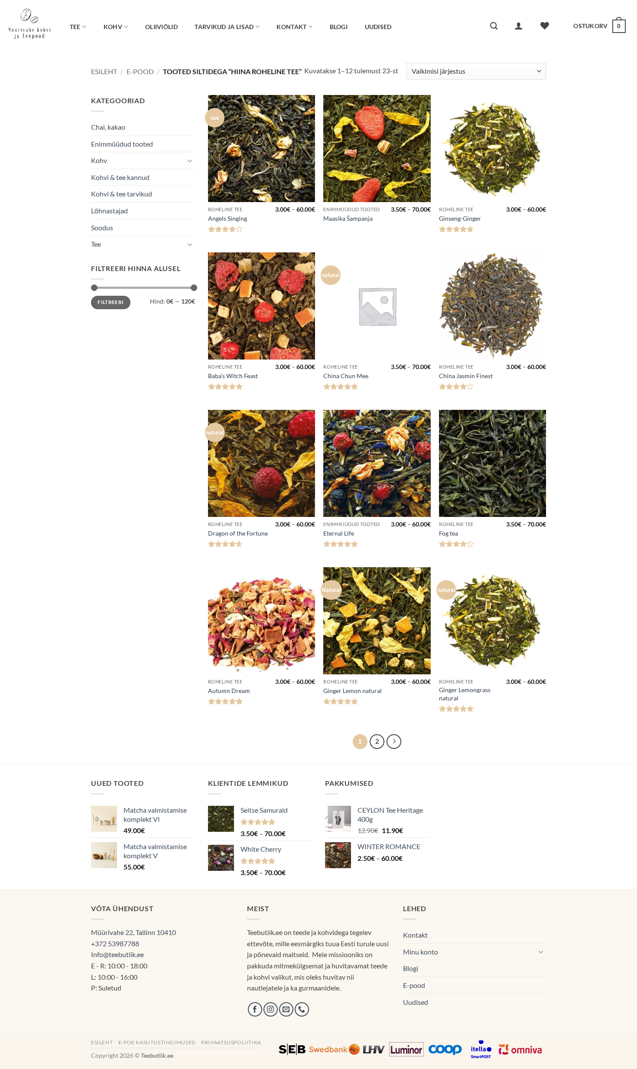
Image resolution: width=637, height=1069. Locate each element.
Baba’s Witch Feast (233, 375)
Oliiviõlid (161, 26)
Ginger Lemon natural (352, 690)
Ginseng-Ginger (460, 218)
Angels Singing (227, 218)
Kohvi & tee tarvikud (121, 194)
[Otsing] (493, 26)
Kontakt (291, 26)
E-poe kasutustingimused (157, 1042)
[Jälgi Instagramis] (270, 1009)
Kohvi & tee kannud (120, 177)
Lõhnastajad (109, 210)
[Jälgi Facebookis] (255, 1009)
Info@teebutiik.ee (117, 954)
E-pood (140, 71)
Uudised (378, 26)
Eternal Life (338, 533)
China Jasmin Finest (466, 375)
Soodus (102, 227)
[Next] (394, 741)
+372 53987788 (115, 943)
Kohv (113, 26)
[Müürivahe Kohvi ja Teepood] (29, 26)
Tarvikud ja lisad (224, 26)
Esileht (104, 71)
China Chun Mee (345, 375)
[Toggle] (190, 160)
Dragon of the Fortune (238, 533)
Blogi (339, 26)
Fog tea (448, 533)
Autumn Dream (229, 690)
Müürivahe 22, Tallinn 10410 (133, 932)
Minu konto (420, 952)
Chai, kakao (108, 127)
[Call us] (302, 1009)
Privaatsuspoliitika (231, 1042)
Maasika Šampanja (348, 218)
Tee (75, 26)
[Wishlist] (545, 25)
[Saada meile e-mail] (286, 1009)
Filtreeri (111, 302)
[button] (519, 25)
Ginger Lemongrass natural (465, 694)
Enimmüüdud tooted (122, 144)
